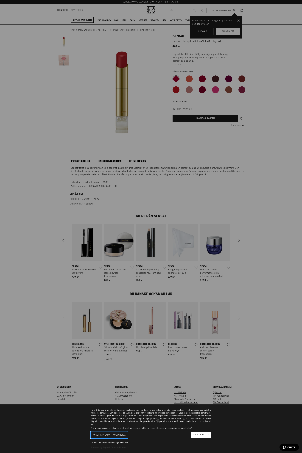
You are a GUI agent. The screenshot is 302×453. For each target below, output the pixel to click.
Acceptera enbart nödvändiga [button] (109, 435)
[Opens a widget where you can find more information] (289, 447)
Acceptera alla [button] (201, 435)
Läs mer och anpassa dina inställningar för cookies (109, 442)
